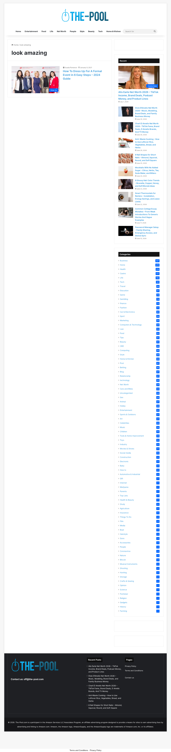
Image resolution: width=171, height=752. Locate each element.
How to (123, 470)
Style (82, 31)
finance (123, 303)
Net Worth (61, 31)
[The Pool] (85, 15)
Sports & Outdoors (128, 414)
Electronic (124, 461)
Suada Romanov (71, 67)
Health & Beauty (127, 500)
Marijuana (124, 487)
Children (123, 431)
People (73, 31)
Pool (122, 363)
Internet (123, 483)
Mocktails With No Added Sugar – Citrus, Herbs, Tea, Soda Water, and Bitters (147, 170)
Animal (123, 402)
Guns (122, 538)
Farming (123, 611)
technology (125, 380)
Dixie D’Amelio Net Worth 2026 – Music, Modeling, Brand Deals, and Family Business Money (103, 679)
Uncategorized (126, 393)
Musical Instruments (128, 564)
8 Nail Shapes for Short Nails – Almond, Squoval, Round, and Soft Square (146, 157)
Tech (100, 31)
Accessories (125, 543)
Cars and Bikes (126, 389)
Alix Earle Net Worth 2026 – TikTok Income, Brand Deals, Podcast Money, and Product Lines (138, 95)
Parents (123, 491)
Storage (123, 577)
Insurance (124, 513)
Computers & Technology (131, 325)
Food (44, 31)
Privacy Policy (130, 666)
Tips (122, 337)
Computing (124, 350)
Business (124, 261)
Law (122, 329)
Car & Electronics (127, 312)
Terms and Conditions (134, 670)
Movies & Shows (127, 449)
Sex (121, 397)
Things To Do (125, 517)
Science (123, 590)
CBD (122, 346)
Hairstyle (124, 534)
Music (122, 427)
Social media (125, 453)
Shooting (124, 568)
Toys (122, 440)
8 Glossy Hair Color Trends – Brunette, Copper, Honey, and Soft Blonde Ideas (147, 183)
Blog (122, 372)
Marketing (124, 320)
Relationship (125, 376)
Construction (125, 457)
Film (121, 521)
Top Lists (124, 496)
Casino (123, 273)
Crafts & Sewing (127, 581)
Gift (121, 478)
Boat (122, 530)
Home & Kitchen (113, 31)
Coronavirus (125, 551)
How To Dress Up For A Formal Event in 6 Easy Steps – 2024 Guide (82, 75)
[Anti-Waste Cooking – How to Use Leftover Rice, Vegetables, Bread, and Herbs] (125, 143)
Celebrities (124, 423)
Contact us (129, 678)
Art (121, 419)
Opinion (123, 585)
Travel (122, 286)
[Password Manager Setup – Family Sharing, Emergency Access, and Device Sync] (125, 231)
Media (122, 525)
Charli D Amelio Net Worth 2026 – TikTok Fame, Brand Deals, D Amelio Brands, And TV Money (103, 688)
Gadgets (123, 602)
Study (122, 504)
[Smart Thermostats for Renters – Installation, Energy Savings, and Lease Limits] (125, 197)
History (123, 607)
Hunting (123, 572)
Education (124, 290)
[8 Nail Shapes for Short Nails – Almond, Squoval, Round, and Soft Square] (125, 158)
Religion (123, 598)
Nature (123, 555)
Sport (122, 316)
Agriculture (124, 508)
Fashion (123, 308)
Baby (122, 466)
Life (51, 31)
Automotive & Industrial (130, 474)
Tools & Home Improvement (132, 436)
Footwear (124, 594)
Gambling (124, 299)
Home (18, 31)
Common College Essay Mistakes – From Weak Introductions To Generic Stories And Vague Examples (146, 214)
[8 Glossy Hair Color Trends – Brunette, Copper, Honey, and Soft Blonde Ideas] (125, 184)
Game (122, 295)
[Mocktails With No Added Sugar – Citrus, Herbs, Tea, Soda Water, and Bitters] (125, 171)
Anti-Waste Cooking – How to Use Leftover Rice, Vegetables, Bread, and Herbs (104, 698)
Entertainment (31, 31)
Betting (123, 367)
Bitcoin (123, 560)
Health (123, 269)
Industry (123, 444)
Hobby (123, 406)
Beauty (91, 31)
